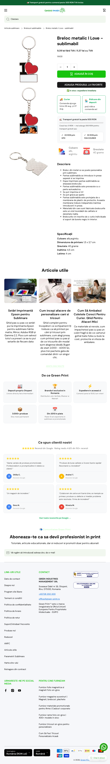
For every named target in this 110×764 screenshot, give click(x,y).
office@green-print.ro (49, 598)
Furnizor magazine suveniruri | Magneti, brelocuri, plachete (53, 698)
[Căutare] (6, 19)
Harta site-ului (11, 662)
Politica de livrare (12, 611)
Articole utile (10, 649)
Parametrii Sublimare (14, 656)
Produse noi (10, 630)
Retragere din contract (15, 669)
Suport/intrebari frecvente (17, 624)
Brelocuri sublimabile (32, 28)
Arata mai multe (55, 366)
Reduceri (8, 637)
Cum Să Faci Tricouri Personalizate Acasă (49, 734)
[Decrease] (60, 67)
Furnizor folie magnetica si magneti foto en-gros (51, 688)
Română (40, 753)
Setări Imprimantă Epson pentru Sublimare (20, 314)
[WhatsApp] (104, 747)
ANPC (7, 643)
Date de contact (12, 578)
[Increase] (74, 67)
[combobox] (55, 19)
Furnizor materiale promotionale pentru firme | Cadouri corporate (54, 707)
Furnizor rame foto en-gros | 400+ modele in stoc (52, 716)
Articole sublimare (11, 28)
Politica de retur (12, 617)
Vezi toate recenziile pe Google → (55, 518)
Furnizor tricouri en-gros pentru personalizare (54, 725)
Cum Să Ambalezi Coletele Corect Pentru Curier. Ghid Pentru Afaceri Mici (89, 316)
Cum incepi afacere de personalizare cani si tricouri (55, 314)
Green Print (85, 760)
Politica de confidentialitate (17, 604)
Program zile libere (13, 591)
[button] (104, 10)
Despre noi (9, 585)
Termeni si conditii (13, 598)
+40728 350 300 (47, 594)
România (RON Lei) (16, 753)
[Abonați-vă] (102, 552)
